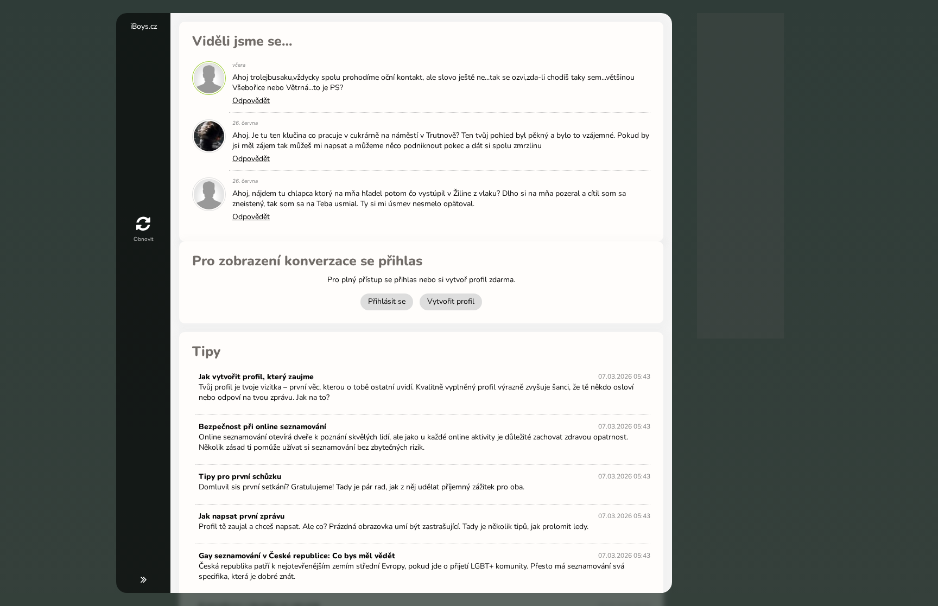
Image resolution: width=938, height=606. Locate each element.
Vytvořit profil (450, 301)
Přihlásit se (386, 301)
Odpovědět (251, 100)
